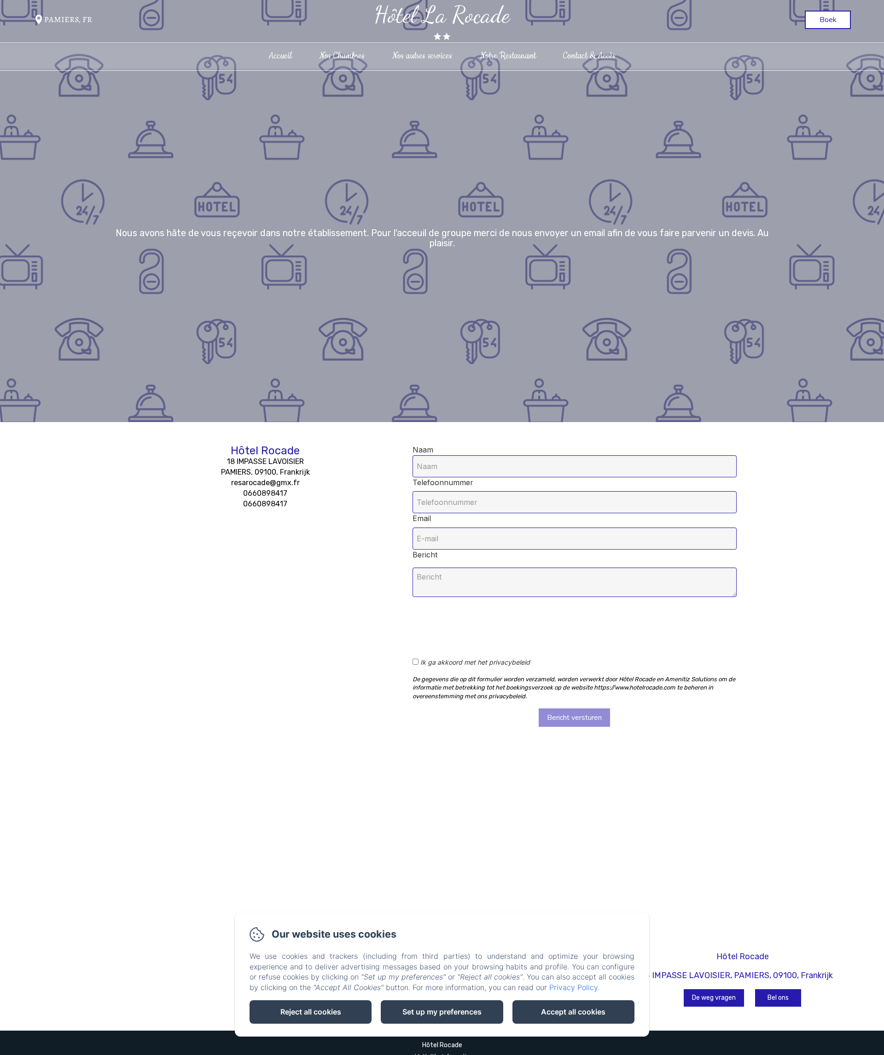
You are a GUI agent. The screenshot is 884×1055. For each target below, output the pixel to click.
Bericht (425, 554)
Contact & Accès (589, 56)
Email (422, 518)
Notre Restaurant (508, 56)
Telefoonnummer (443, 482)
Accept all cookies (573, 1011)
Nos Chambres (342, 56)
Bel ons (778, 998)
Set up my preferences (442, 1011)
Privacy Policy (573, 987)
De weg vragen (714, 998)
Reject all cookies (310, 1011)
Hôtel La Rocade (442, 15)
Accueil (280, 56)
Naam (423, 449)
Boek (828, 20)
